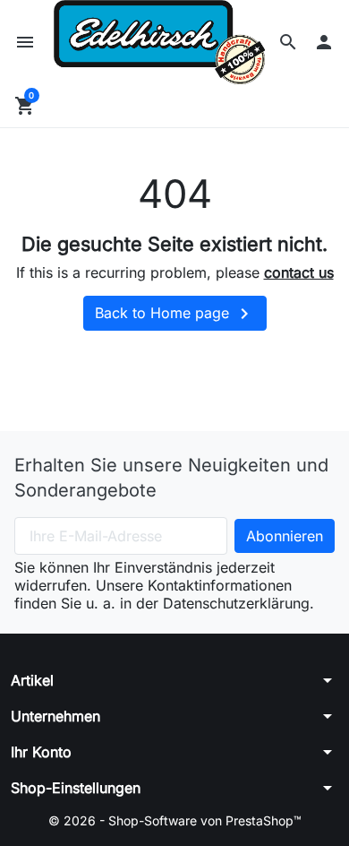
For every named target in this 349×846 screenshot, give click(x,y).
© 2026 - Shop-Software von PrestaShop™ (175, 820)
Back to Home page (175, 313)
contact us (299, 272)
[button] (288, 42)
